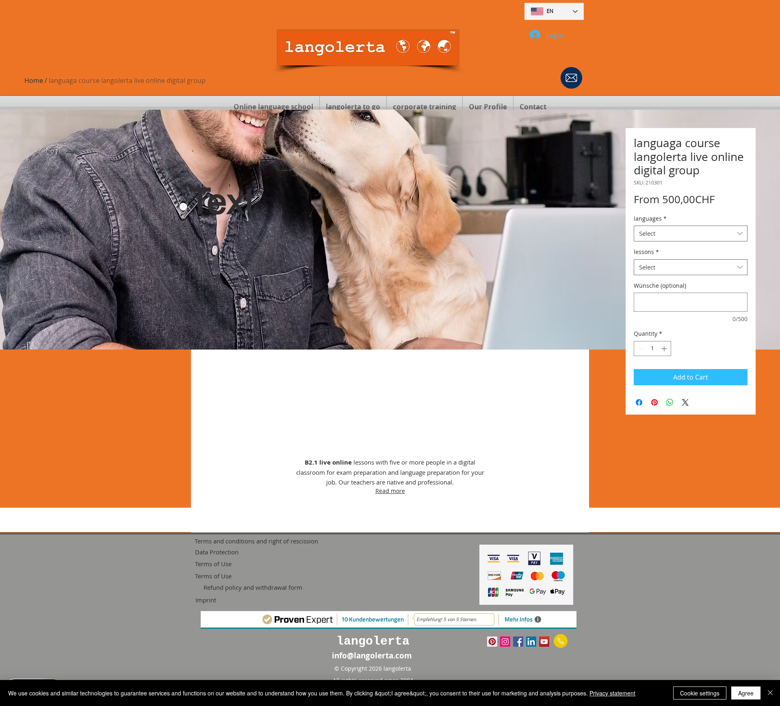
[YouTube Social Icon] (544, 641)
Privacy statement (612, 693)
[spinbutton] (652, 348)
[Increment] (665, 348)
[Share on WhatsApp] (670, 402)
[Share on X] (685, 402)
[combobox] (691, 233)
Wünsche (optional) (660, 285)
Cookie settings (699, 693)
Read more (390, 491)
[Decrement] (640, 348)
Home (33, 80)
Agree (746, 693)
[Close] (770, 692)
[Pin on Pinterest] (654, 402)
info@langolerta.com (372, 655)
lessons (646, 252)
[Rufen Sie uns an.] (560, 641)
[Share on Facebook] (639, 402)
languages (650, 218)
